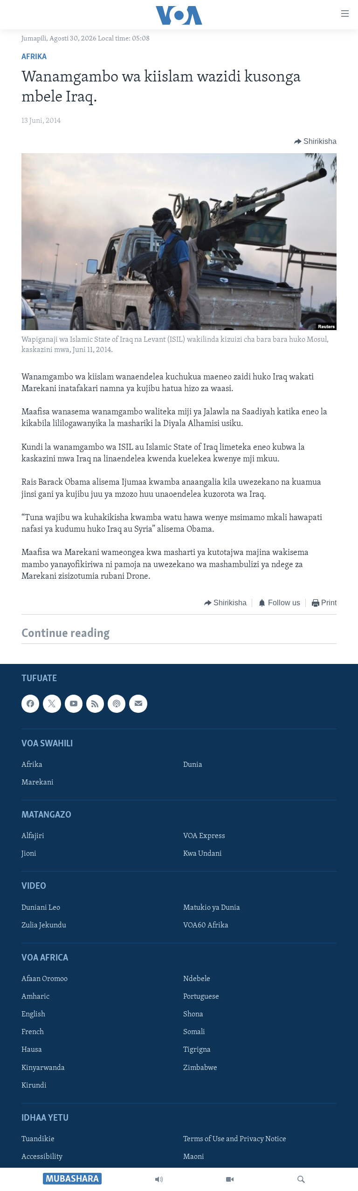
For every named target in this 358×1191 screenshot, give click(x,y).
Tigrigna (197, 1050)
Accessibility (41, 1157)
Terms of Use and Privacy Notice (234, 1139)
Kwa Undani (202, 854)
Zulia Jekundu (43, 925)
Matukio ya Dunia (211, 908)
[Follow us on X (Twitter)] (52, 704)
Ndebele (196, 979)
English (33, 1015)
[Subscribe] (138, 704)
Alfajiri (32, 836)
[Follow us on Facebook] (30, 704)
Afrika (34, 57)
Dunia (192, 765)
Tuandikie (38, 1139)
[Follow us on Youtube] (74, 704)
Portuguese (201, 997)
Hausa (31, 1050)
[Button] (315, 141)
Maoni (193, 1157)
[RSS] (95, 704)
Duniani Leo (40, 908)
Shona (193, 1015)
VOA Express (204, 836)
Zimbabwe (200, 1068)
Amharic (35, 997)
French (32, 1032)
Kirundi (34, 1085)
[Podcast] (116, 704)
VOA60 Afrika (205, 925)
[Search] (301, 1179)
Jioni (28, 854)
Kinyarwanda (43, 1068)
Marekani (37, 782)
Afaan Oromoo (44, 979)
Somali (194, 1032)
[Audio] (159, 1179)
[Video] (230, 1179)
